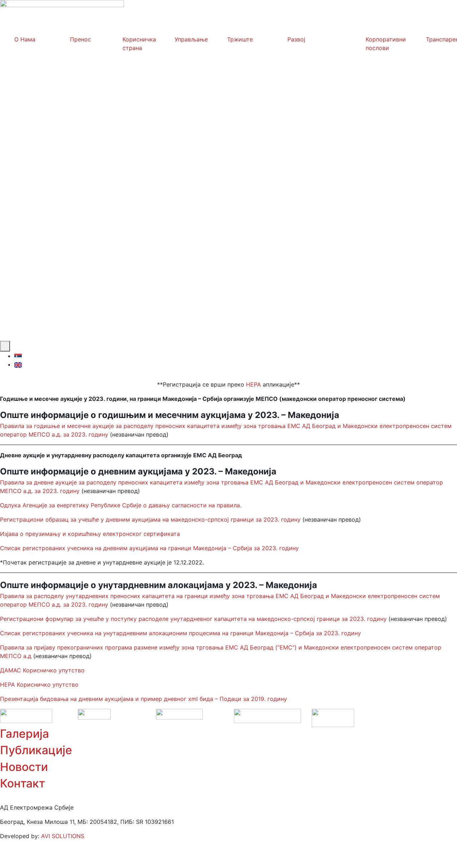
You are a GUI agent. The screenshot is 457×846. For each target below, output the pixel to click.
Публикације (36, 750)
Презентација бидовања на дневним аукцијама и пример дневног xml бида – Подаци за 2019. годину (143, 698)
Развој (296, 39)
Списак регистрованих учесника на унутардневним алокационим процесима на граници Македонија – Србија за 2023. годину (181, 633)
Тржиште (240, 39)
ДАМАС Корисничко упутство (43, 670)
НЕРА (253, 384)
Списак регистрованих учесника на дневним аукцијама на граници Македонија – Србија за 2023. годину (149, 548)
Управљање (191, 39)
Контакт (22, 783)
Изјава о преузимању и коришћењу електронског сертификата (90, 533)
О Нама (24, 39)
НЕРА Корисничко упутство (39, 684)
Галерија (24, 734)
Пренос (80, 39)
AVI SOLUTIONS (62, 836)
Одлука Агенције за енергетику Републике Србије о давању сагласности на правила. (120, 505)
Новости (24, 767)
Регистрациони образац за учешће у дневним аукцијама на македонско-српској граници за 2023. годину (150, 519)
